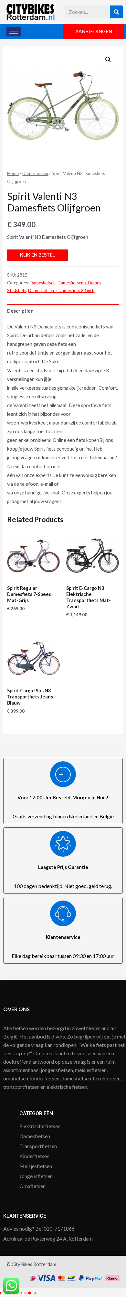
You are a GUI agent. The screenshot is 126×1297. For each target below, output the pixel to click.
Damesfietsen (35, 173)
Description (20, 311)
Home (13, 173)
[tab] (63, 311)
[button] (93, 32)
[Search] (116, 11)
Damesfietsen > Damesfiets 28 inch (61, 290)
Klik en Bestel (37, 255)
